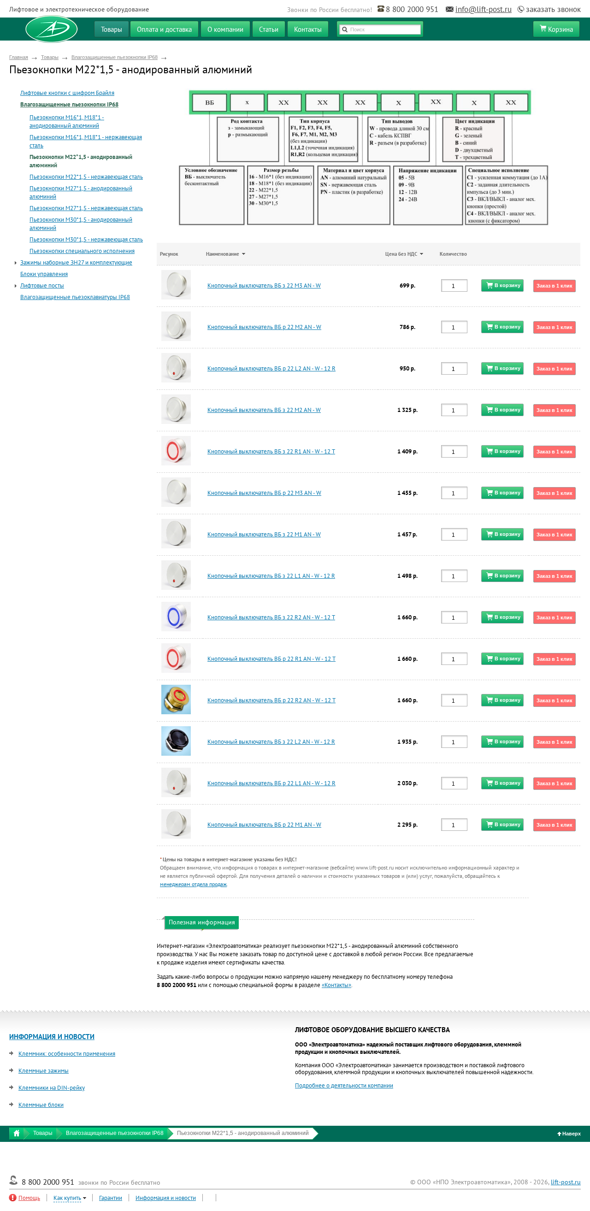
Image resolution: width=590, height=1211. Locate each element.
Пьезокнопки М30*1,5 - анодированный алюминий (81, 224)
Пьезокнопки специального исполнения (82, 251)
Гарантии (110, 1198)
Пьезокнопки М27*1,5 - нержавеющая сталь (86, 208)
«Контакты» (336, 985)
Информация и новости (166, 1198)
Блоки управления (44, 274)
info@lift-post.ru (483, 9)
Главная (18, 57)
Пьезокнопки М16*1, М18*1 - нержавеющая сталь (86, 141)
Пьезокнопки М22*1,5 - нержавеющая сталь (86, 177)
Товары (50, 57)
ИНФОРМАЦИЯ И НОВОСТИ (51, 1036)
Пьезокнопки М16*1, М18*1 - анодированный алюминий (67, 121)
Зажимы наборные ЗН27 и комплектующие (76, 262)
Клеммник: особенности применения (66, 1054)
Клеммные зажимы (43, 1071)
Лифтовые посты (42, 285)
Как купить (67, 1198)
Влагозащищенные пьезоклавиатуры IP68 (75, 297)
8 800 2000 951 (412, 9)
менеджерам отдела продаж (193, 884)
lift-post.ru (566, 1182)
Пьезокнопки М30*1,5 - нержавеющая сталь (86, 239)
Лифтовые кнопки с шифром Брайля (67, 93)
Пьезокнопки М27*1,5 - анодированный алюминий (81, 192)
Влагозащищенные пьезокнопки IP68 (114, 57)
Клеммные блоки (41, 1105)
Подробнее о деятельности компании (344, 1085)
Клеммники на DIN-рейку (51, 1088)
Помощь (29, 1198)
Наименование (222, 254)
